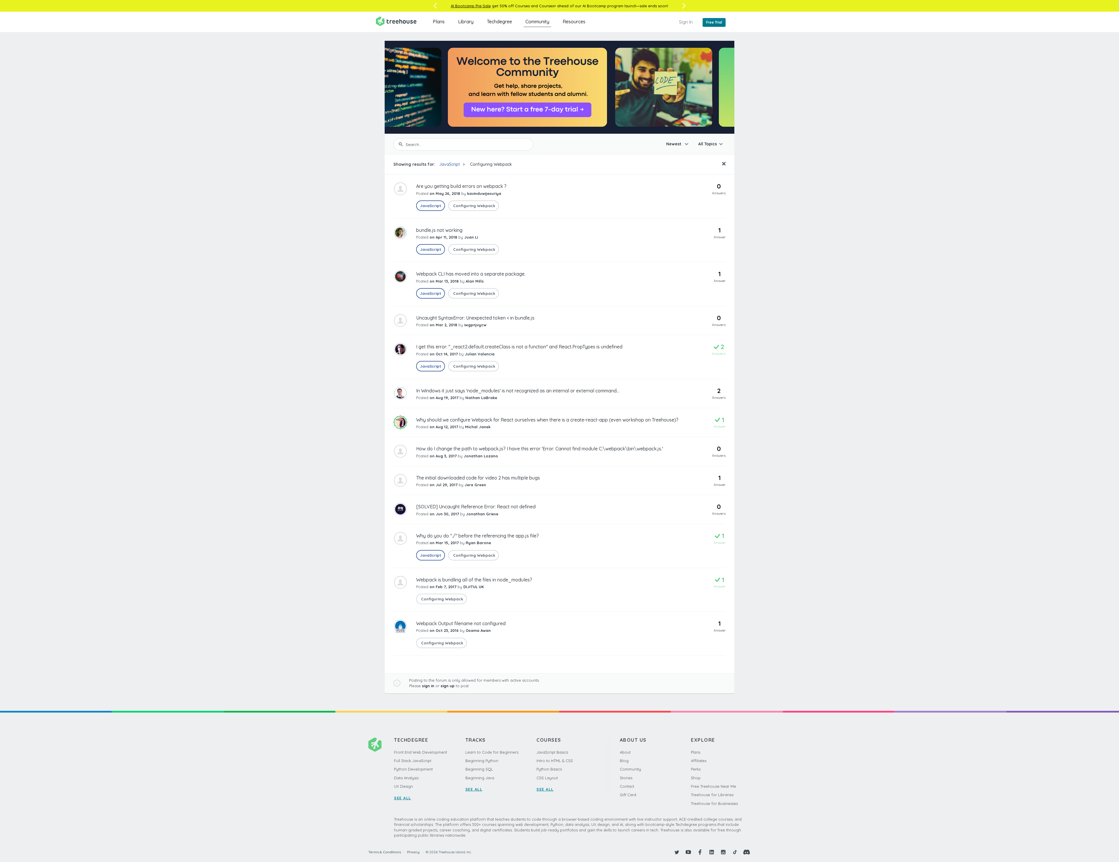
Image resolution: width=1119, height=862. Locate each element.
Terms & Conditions (384, 852)
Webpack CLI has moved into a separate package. (470, 274)
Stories (626, 777)
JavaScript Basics (552, 752)
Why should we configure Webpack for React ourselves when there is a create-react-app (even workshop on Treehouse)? (547, 420)
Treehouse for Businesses (714, 803)
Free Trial (714, 22)
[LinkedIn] (712, 852)
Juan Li (471, 237)
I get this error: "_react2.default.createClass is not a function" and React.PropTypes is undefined (519, 347)
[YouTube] (688, 852)
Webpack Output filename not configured (461, 623)
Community (537, 21)
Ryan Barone (478, 542)
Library (466, 21)
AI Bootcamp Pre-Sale (471, 5)
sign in (428, 685)
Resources (574, 21)
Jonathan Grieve (482, 514)
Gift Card (628, 794)
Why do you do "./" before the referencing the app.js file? (477, 536)
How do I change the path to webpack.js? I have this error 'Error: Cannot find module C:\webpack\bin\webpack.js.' (539, 449)
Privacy (413, 852)
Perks (696, 769)
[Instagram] (723, 852)
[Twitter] (677, 852)
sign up (448, 685)
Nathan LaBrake (481, 397)
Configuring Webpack (490, 164)
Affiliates (698, 760)
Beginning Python (481, 760)
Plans (439, 21)
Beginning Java (479, 777)
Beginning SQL (479, 769)
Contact (627, 786)
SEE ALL (402, 798)
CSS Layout (547, 777)
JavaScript (449, 164)
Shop (696, 777)
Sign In (686, 22)
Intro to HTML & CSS (554, 760)
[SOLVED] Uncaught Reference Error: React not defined (476, 507)
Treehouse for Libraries (712, 794)
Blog (624, 760)
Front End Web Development (420, 752)
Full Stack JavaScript (412, 760)
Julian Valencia (480, 354)
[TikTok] (735, 852)
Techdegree (499, 21)
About (625, 752)
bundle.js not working (439, 230)
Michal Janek (477, 426)
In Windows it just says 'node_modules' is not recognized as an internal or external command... (517, 391)
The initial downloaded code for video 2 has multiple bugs (478, 478)
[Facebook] (700, 852)
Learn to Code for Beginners (491, 752)
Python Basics (549, 769)
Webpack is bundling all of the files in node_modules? (474, 580)
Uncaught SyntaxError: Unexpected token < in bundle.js (475, 318)
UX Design (403, 786)
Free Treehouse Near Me (713, 786)
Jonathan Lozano (481, 456)
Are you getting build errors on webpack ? (461, 186)
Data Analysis (406, 777)
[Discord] (747, 852)
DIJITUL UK (473, 586)
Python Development (413, 769)
